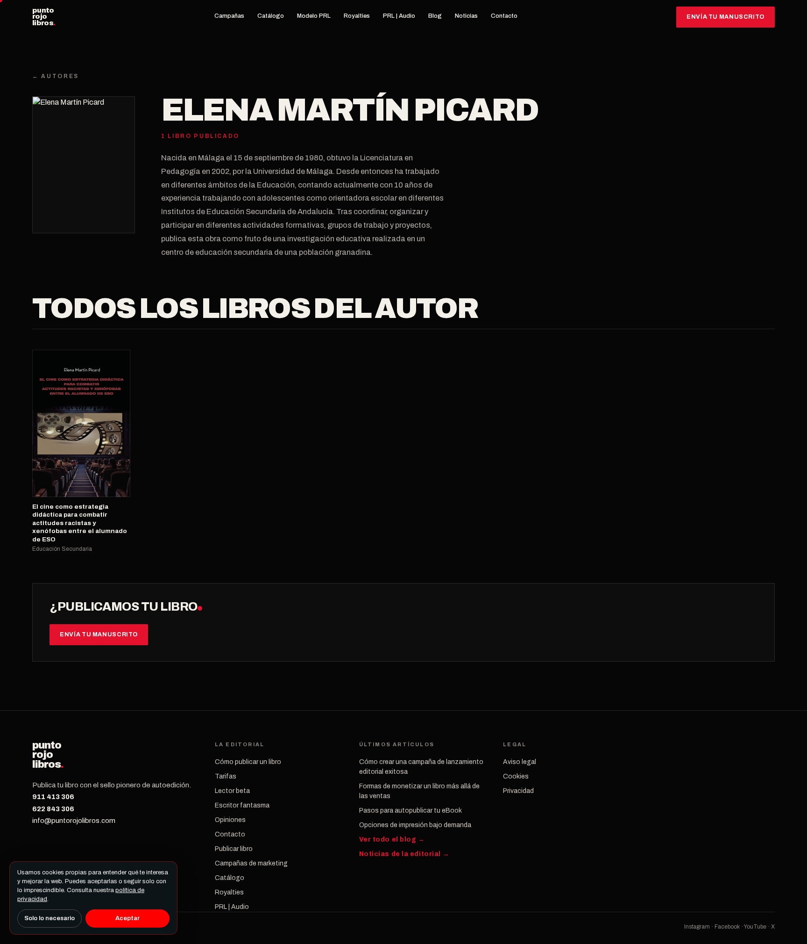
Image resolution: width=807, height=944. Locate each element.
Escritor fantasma (242, 805)
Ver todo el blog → (392, 839)
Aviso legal (519, 761)
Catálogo (270, 16)
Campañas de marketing (251, 863)
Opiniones (230, 819)
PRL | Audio (399, 16)
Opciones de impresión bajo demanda (415, 825)
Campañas (229, 16)
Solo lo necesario (49, 918)
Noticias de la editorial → (404, 854)
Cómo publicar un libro (248, 761)
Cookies (516, 776)
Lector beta (232, 790)
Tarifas (225, 776)
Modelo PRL (314, 16)
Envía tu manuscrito (726, 17)
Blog (435, 16)
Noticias (466, 16)
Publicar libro (234, 848)
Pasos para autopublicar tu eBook (410, 810)
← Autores (55, 76)
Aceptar (127, 918)
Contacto (504, 16)
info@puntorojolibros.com (73, 820)
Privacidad (518, 790)
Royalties (357, 16)
